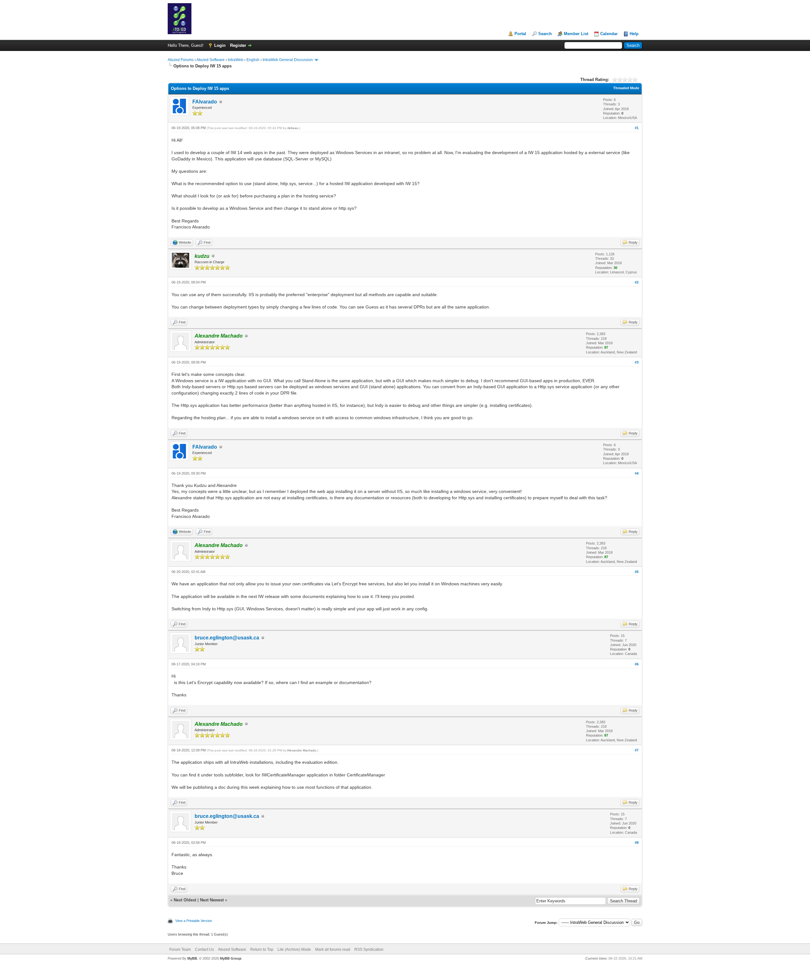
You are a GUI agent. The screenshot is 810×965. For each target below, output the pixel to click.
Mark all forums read (332, 949)
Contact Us (204, 949)
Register (238, 45)
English (252, 60)
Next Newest (212, 900)
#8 (637, 842)
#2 (637, 282)
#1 (637, 128)
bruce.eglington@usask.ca (227, 637)
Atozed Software (210, 60)
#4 (637, 473)
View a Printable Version (193, 921)
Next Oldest (185, 900)
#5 (637, 572)
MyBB (192, 958)
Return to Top (261, 949)
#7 (637, 750)
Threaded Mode (626, 88)
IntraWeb (235, 60)
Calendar (609, 33)
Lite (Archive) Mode (294, 949)
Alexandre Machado (301, 750)
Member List (576, 33)
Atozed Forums (181, 60)
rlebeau (292, 128)
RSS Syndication (368, 949)
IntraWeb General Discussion (288, 60)
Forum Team (180, 949)
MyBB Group (230, 958)
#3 (637, 362)
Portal (520, 33)
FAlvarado (204, 101)
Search (545, 33)
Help (634, 33)
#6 (637, 664)
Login (220, 45)
